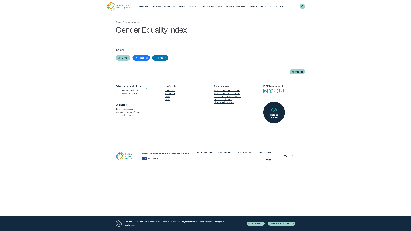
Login (268, 159)
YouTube (271, 91)
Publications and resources (164, 6)
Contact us (121, 105)
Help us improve (274, 116)
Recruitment (170, 93)
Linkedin (265, 91)
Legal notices (224, 152)
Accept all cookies (255, 224)
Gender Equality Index (235, 6)
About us (279, 6)
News (167, 96)
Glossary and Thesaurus (224, 102)
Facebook (276, 91)
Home (120, 22)
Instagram (281, 91)
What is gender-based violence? (227, 93)
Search (302, 6)
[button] (123, 58)
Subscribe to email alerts (128, 86)
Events (167, 99)
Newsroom (143, 6)
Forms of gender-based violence (227, 96)
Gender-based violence (212, 6)
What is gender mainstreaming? (227, 90)
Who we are (170, 90)
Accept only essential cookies (282, 224)
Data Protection (244, 152)
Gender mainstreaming (188, 6)
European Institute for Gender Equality (118, 6)
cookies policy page (159, 222)
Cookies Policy (264, 152)
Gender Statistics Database (260, 6)
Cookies (299, 72)
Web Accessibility (204, 152)
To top (287, 156)
